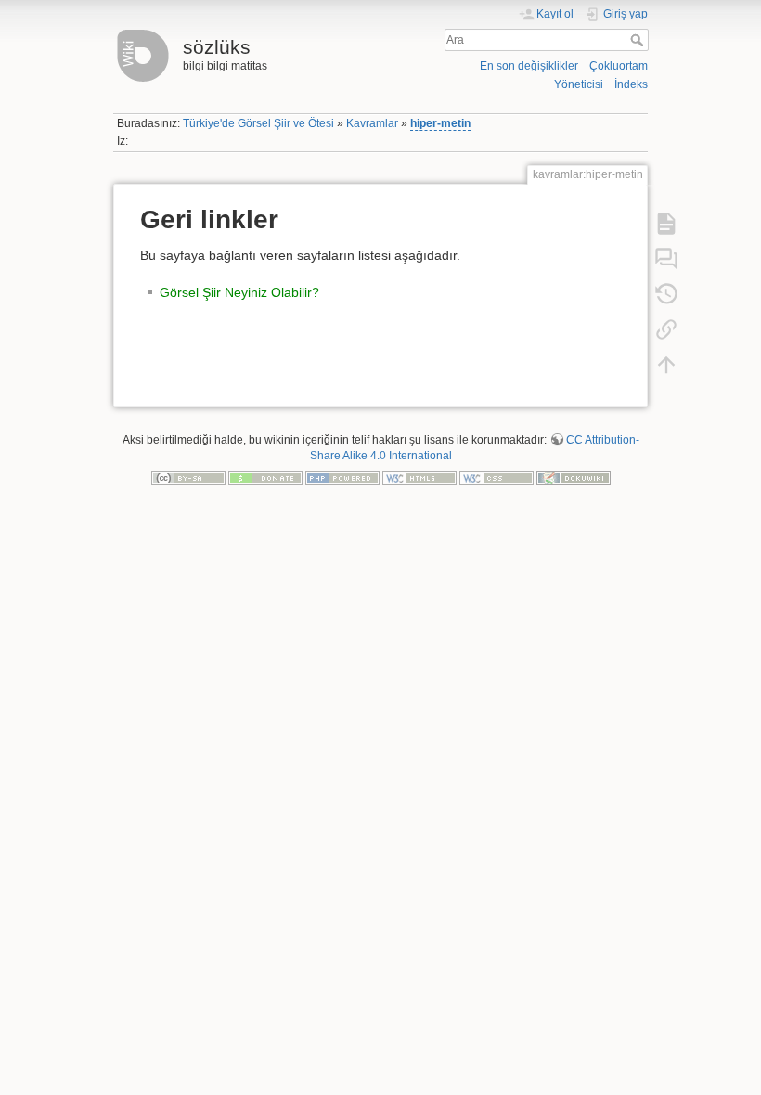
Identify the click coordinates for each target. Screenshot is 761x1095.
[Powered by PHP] (342, 476)
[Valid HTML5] (419, 476)
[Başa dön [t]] (666, 363)
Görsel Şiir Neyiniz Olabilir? (239, 292)
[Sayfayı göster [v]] (666, 222)
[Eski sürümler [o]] (666, 293)
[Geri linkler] (666, 328)
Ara (639, 39)
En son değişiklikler (529, 65)
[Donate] (265, 476)
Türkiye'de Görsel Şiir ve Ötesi (258, 123)
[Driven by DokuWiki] (573, 476)
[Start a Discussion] (666, 258)
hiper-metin (440, 123)
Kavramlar (372, 123)
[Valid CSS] (496, 476)
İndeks (631, 84)
